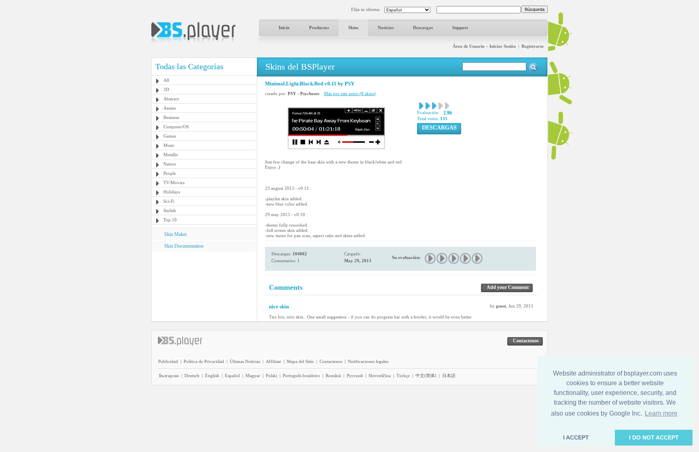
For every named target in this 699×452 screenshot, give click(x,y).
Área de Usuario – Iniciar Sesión (484, 46)
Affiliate (273, 361)
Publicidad (168, 361)
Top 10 (170, 219)
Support (460, 27)
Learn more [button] (661, 413)
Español (232, 375)
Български (169, 375)
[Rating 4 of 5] (466, 258)
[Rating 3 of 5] (454, 258)
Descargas (423, 27)
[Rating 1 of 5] (430, 258)
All (166, 80)
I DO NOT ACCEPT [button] (654, 437)
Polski (271, 375)
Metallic (170, 154)
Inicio (284, 27)
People (169, 173)
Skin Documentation (183, 246)
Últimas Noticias (245, 361)
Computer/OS (176, 126)
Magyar (253, 375)
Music (169, 145)
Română (333, 375)
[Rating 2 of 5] (442, 258)
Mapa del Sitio (300, 361)
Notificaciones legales (368, 361)
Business (171, 117)
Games (169, 136)
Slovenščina (380, 375)
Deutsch (191, 375)
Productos (319, 27)
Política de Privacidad (204, 361)
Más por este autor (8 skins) (350, 93)
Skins (353, 27)
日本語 (448, 375)
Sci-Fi (168, 201)
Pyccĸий (355, 375)
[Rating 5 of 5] (477, 258)
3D (166, 89)
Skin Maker (175, 234)
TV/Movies (173, 182)
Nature (169, 163)
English (212, 375)
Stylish (169, 210)
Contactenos (331, 361)
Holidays (171, 191)
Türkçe (403, 375)
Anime (169, 108)
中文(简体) (425, 375)
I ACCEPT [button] (576, 437)
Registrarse (532, 46)
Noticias (386, 27)
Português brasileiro (301, 375)
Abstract (171, 98)
